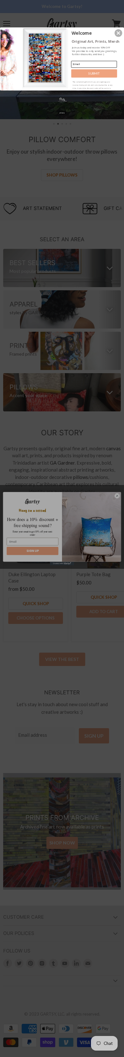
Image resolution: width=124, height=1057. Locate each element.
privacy (62, 113)
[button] (118, 33)
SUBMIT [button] (94, 73)
